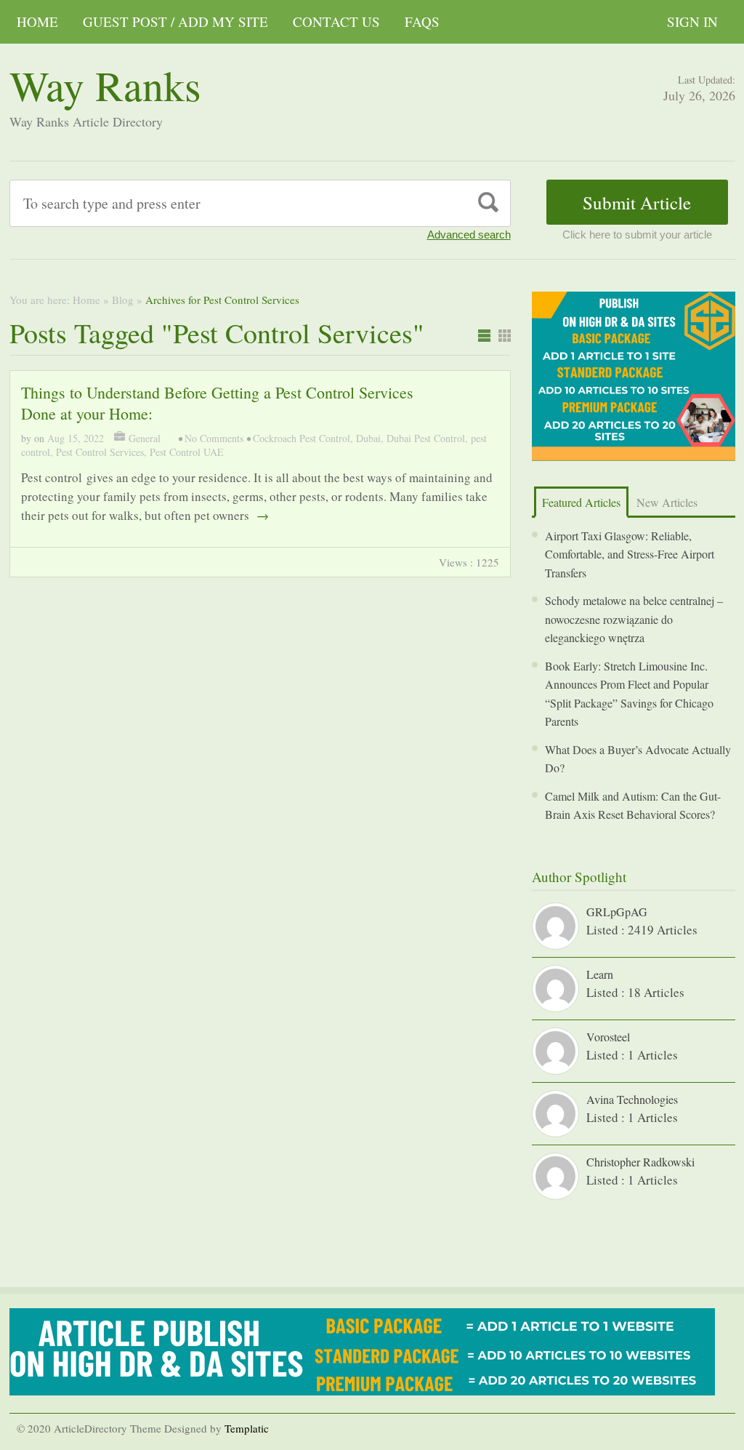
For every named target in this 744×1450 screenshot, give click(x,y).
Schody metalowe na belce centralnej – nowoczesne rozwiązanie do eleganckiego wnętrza (634, 619)
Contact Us (336, 21)
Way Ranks (105, 85)
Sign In (692, 21)
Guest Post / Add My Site (175, 21)
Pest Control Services (100, 452)
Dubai (368, 438)
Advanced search (469, 234)
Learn (599, 974)
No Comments (214, 438)
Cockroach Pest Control (301, 438)
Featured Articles (581, 502)
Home (37, 21)
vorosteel (608, 1036)
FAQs (422, 21)
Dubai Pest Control (426, 438)
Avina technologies (632, 1099)
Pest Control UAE (187, 452)
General (145, 438)
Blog (123, 299)
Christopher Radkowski (640, 1161)
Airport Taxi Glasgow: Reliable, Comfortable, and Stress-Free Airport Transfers (629, 554)
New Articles (667, 502)
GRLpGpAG (616, 911)
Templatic (247, 1428)
